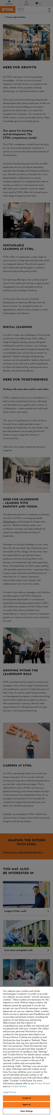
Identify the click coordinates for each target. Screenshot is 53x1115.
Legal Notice (9, 1092)
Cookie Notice (18, 1086)
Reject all (26, 1104)
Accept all (26, 1098)
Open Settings (26, 1111)
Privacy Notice (42, 1083)
